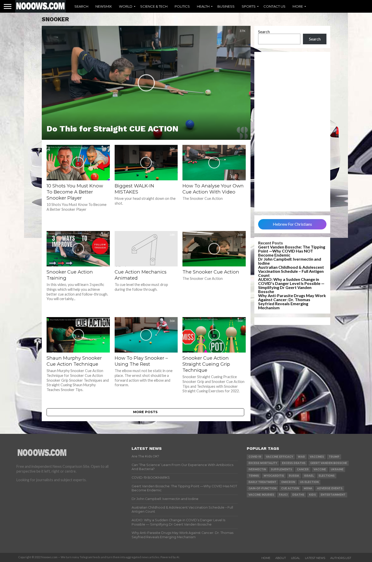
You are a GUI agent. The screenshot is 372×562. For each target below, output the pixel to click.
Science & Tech (154, 6)
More (298, 6)
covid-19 (255, 456)
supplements (281, 469)
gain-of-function (262, 488)
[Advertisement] (292, 132)
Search (81, 6)
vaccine (320, 469)
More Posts (145, 412)
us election (309, 482)
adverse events (329, 488)
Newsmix (103, 6)
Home (265, 558)
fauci (283, 494)
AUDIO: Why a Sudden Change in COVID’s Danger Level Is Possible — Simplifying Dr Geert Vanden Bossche (291, 285)
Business (226, 6)
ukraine (337, 469)
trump (334, 456)
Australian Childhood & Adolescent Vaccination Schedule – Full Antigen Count (291, 271)
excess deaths (293, 463)
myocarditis (274, 475)
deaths (298, 494)
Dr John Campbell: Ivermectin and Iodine (289, 261)
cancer (303, 469)
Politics (182, 6)
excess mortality (263, 463)
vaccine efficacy (279, 456)
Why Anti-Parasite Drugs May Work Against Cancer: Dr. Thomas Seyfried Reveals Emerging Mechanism (292, 301)
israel (309, 475)
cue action (290, 488)
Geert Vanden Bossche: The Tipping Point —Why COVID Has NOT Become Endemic (291, 250)
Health (203, 6)
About (280, 558)
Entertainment (333, 494)
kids (312, 494)
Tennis (254, 475)
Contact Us (274, 6)
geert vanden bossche (328, 463)
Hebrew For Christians (292, 224)
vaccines (317, 456)
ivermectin (257, 469)
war (301, 456)
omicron (288, 482)
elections (327, 475)
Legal (295, 558)
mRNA (308, 488)
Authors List (340, 558)
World (125, 6)
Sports (249, 6)
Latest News (315, 558)
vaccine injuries (261, 494)
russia (294, 475)
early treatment (262, 482)
